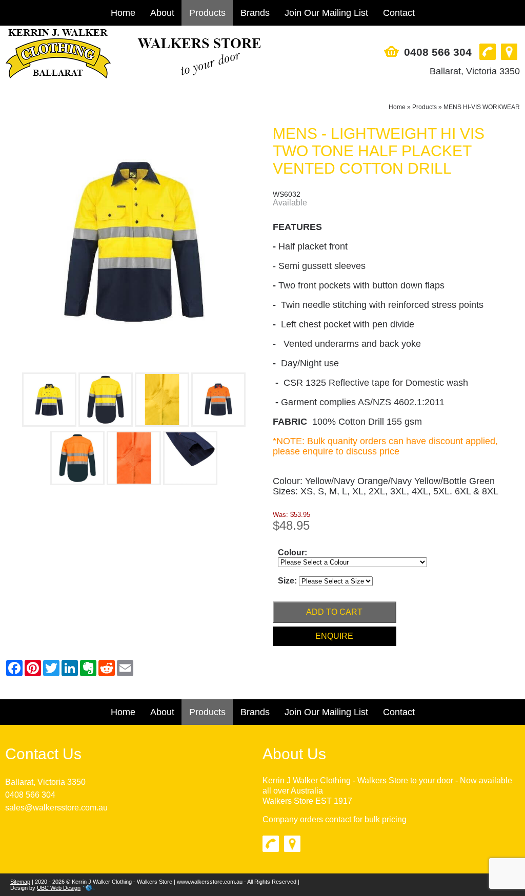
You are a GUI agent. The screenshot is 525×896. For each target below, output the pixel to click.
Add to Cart (334, 612)
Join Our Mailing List (326, 13)
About (162, 13)
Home (123, 13)
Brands (255, 13)
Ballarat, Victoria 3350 (475, 71)
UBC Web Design (58, 888)
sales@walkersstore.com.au (56, 807)
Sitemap (20, 882)
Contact (399, 13)
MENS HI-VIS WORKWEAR (481, 107)
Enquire (334, 636)
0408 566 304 (438, 52)
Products (207, 13)
